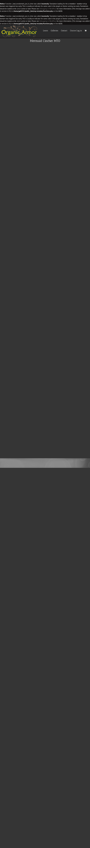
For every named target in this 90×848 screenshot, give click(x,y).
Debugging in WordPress (47, 9)
